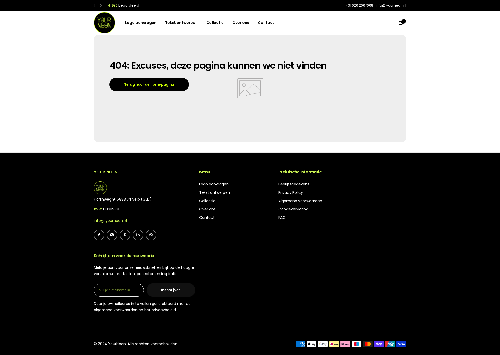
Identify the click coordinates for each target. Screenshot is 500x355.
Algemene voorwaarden (300, 200)
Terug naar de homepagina (149, 84)
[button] (94, 5)
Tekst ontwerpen (214, 192)
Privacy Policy (290, 192)
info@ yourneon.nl (110, 220)
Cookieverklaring (293, 209)
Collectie (207, 200)
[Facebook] (99, 235)
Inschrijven (171, 289)
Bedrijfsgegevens (293, 184)
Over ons (207, 209)
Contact (207, 217)
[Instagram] (112, 235)
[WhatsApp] (151, 235)
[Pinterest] (125, 235)
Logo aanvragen (214, 184)
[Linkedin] (138, 235)
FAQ (282, 217)
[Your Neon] (104, 22)
